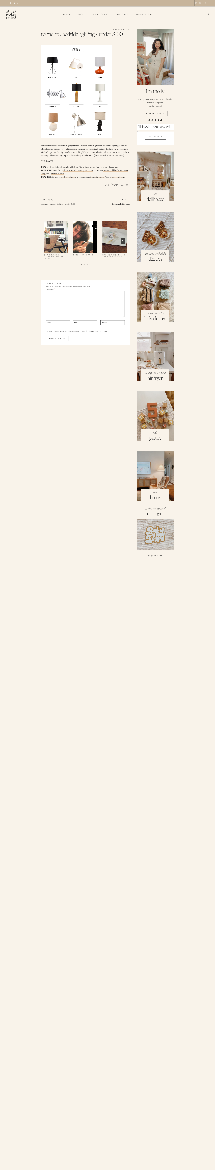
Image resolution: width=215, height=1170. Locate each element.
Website (104, 322)
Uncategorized (121, 29)
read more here (155, 113)
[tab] (81, 264)
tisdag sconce (89, 167)
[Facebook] (6, 3)
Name (50, 322)
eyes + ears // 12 (83, 255)
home (155, 497)
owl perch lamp (118, 177)
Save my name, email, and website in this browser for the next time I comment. (78, 331)
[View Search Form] (210, 14)
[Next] (123, 241)
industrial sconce (97, 177)
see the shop (155, 137)
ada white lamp (57, 173)
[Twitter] (18, 3)
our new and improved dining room (54, 257)
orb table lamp (68, 177)
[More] (124, 184)
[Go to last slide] (48, 241)
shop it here (155, 556)
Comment (50, 289)
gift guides (122, 14)
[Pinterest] (14, 3)
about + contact (101, 14)
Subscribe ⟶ (202, 3)
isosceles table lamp (70, 167)
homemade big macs (121, 202)
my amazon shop (144, 14)
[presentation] (56, 237)
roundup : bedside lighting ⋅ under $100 (58, 202)
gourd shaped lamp (111, 167)
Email (77, 322)
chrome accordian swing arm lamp (78, 170)
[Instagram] (10, 3)
